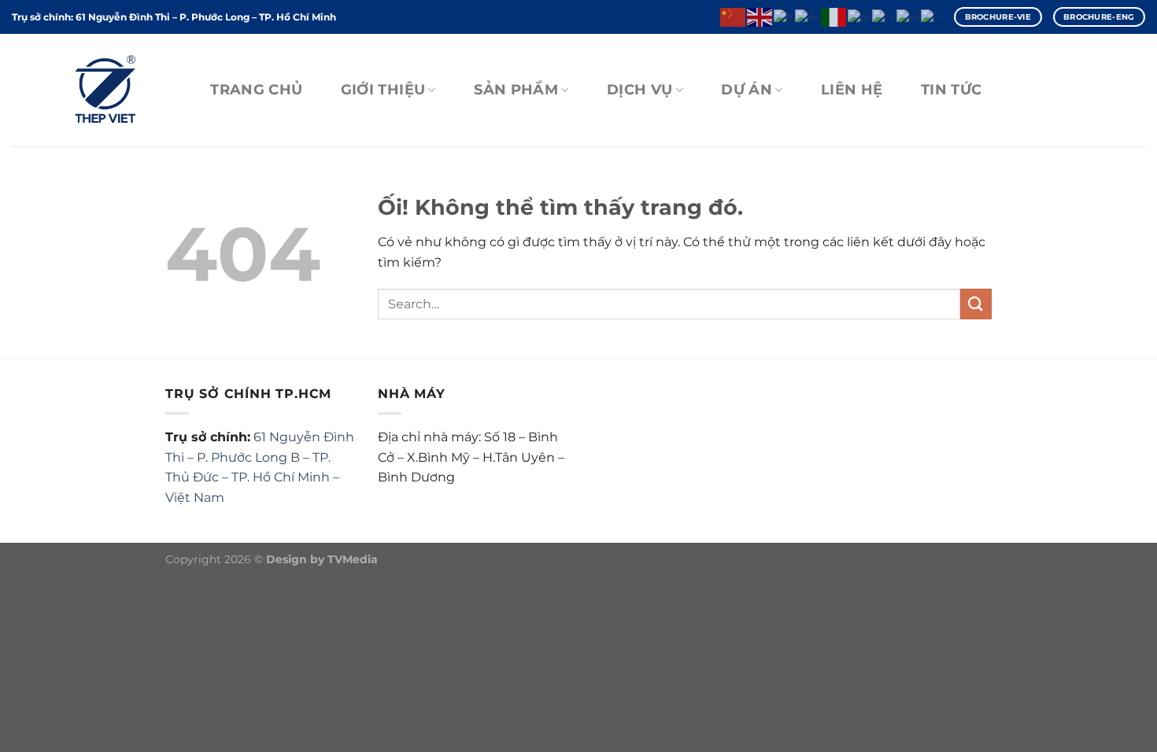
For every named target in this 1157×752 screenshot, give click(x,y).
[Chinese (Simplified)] (733, 16)
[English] (760, 16)
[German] (808, 16)
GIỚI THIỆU (383, 89)
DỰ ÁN (746, 89)
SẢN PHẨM (516, 89)
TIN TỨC (951, 89)
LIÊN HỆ (851, 89)
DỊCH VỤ (639, 89)
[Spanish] (908, 16)
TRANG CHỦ (256, 89)
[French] (784, 16)
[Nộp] (976, 304)
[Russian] (884, 16)
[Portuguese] (860, 16)
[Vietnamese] (932, 16)
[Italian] (834, 16)
